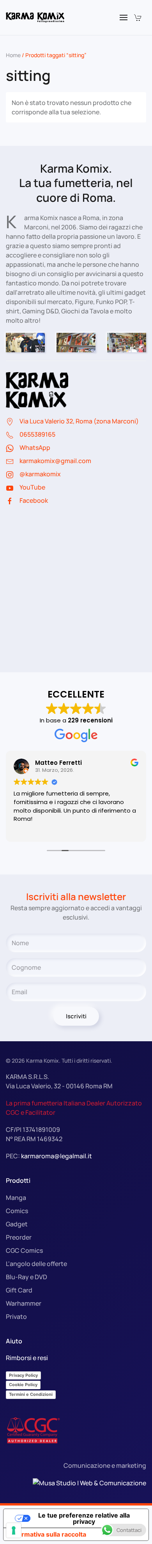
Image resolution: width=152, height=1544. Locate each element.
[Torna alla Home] (35, 17)
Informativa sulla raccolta (48, 1534)
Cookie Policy (23, 1384)
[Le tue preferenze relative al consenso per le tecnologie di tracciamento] (13, 1530)
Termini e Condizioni (31, 1394)
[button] (123, 17)
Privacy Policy (23, 1375)
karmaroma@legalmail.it (56, 1156)
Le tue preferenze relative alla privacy (84, 1518)
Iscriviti (76, 1016)
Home (13, 55)
